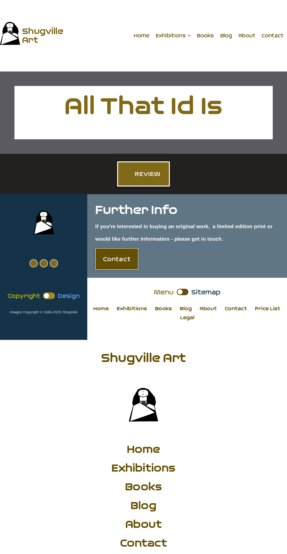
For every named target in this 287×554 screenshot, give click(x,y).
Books (205, 35)
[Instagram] (54, 263)
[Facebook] (33, 263)
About (247, 35)
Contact (272, 35)
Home (141, 35)
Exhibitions (171, 35)
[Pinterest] (44, 263)
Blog (226, 35)
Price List (267, 309)
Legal (187, 318)
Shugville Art (43, 35)
